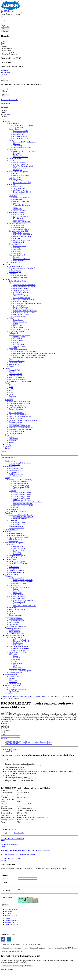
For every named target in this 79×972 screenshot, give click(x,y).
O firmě (11, 437)
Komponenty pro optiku (21, 175)
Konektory (16, 203)
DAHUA (12, 394)
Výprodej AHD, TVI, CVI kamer (24, 125)
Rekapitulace (5, 29)
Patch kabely (17, 554)
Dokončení (5, 31)
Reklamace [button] (12, 274)
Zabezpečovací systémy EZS (14, 635)
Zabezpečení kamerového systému (24, 285)
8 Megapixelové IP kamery (22, 498)
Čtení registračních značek (21, 290)
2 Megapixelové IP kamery (22, 492)
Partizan (11, 398)
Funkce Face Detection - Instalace (24, 312)
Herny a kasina (18, 325)
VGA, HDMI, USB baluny (22, 183)
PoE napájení (17, 170)
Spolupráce (8, 446)
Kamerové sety (10, 467)
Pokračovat (4, 70)
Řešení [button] (11, 318)
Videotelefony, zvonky (12, 617)
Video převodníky (19, 188)
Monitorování (17, 155)
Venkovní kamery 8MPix (21, 487)
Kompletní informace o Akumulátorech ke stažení (29, 357)
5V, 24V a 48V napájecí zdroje (23, 166)
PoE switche (17, 591)
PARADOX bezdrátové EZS (22, 235)
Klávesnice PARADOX (21, 641)
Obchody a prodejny (20, 322)
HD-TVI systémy (19, 340)
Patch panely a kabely (20, 604)
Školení (11, 366)
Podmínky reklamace (20, 275)
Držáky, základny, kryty (21, 197)
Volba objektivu (14, 333)
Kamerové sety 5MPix (20, 133)
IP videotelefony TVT (20, 214)
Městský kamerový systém (21, 329)
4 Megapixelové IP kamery (22, 494)
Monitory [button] (12, 184)
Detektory (16, 659)
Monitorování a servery (16, 526)
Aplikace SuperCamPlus (17, 379)
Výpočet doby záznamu (16, 331)
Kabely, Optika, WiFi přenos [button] (18, 171)
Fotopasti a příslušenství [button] (17, 255)
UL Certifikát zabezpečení (21, 298)
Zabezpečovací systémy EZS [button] (18, 231)
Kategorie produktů (9, 457)
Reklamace (8, 911)
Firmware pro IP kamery (17, 377)
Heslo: (4, 91)
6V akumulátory (18, 225)
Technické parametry (12, 749)
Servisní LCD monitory (16, 194)
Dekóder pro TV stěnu (20, 190)
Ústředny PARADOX (20, 639)
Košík (3, 25)
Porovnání (4, 74)
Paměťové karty (18, 261)
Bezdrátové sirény (19, 650)
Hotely (15, 324)
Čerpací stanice (18, 327)
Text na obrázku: (7, 897)
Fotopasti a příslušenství (12, 685)
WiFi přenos (17, 177)
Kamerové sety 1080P (20, 131)
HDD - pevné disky (15, 159)
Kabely (15, 173)
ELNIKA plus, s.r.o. (7, 11)
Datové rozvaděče (19, 598)
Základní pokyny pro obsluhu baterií (25, 351)
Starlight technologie (20, 316)
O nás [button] (7, 435)
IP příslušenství (18, 199)
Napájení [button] (12, 160)
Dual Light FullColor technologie (24, 299)
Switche (15, 589)
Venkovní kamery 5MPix (21, 485)
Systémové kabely (19, 548)
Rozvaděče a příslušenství (21, 201)
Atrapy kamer (17, 209)
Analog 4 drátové (18, 220)
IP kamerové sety (18, 134)
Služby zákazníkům (15, 270)
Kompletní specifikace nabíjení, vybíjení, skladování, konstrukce (34, 353)
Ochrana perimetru (19, 294)
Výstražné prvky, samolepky (22, 205)
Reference (12, 440)
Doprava (8, 913)
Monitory (8, 565)
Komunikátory (18, 663)
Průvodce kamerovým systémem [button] (19, 335)
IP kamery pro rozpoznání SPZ (23, 504)
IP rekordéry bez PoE (20, 522)
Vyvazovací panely (19, 602)
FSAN (11, 387)
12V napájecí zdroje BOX (21, 164)
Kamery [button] (11, 140)
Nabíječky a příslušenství (21, 229)
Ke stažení (8, 751)
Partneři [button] (7, 383)
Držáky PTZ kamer (19, 583)
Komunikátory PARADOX (22, 236)
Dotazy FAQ (13, 348)
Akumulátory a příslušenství (14, 628)
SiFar (11, 390)
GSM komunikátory (19, 242)
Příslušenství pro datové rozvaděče (24, 606)
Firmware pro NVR (15, 376)
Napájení (8, 531)
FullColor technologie (20, 301)
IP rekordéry (17, 153)
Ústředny (16, 656)
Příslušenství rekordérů (20, 157)
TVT (10, 385)
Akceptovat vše (6, 966)
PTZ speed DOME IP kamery (23, 505)
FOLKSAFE (13, 389)
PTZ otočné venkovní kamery (23, 489)
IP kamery (16, 144)
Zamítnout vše (17, 966)
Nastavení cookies (7, 969)
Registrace (4, 107)
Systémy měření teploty (20, 307)
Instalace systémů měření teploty (23, 309)
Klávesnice (16, 658)
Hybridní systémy (19, 337)
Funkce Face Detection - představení (25, 311)
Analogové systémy (19, 346)
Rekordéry (8, 513)
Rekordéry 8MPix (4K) (20, 518)
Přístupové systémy (19, 246)
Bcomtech (12, 396)
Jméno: (4, 89)
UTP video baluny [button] (15, 179)
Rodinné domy (18, 320)
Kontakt (7, 444)
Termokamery (17, 146)
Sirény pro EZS (18, 645)
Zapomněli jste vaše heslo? (9, 100)
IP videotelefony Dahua (20, 216)
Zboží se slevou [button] (14, 123)
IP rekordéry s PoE (19, 524)
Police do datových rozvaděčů (23, 600)
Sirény (15, 661)
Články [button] (11, 283)
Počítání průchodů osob (20, 292)
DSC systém (17, 238)
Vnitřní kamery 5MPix (20, 483)
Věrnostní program (15, 272)
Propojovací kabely (19, 550)
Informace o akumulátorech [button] (18, 350)
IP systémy (16, 342)
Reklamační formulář (20, 277)
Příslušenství (17, 251)
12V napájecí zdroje (19, 162)
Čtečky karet (17, 249)
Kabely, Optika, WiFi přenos (14, 543)
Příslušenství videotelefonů (22, 222)
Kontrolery (16, 248)
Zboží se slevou (10, 461)
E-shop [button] (7, 121)
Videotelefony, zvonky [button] (16, 212)
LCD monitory (18, 186)
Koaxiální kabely (18, 546)
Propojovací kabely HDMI (22, 192)
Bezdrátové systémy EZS (21, 240)
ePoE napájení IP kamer (21, 314)
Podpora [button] (7, 279)
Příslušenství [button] (13, 196)
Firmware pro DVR (15, 374)
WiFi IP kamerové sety (20, 138)
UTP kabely (17, 552)
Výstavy (12, 442)
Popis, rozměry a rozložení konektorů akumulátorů (29, 355)
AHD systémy (18, 338)
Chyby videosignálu (15, 363)
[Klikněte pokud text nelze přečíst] (28, 900)
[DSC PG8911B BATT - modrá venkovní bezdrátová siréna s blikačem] (28, 742)
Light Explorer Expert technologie (24, 286)
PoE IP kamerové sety (20, 136)
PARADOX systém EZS (21, 233)
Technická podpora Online (17, 281)
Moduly (15, 665)
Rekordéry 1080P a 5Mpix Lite (23, 517)
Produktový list (19, 833)
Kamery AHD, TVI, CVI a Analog (24, 142)
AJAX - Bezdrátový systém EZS (24, 671)
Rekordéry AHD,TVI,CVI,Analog (24, 151)
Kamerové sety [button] (14, 129)
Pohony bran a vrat (15, 262)
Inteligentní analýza (19, 305)
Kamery (7, 478)
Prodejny (8, 919)
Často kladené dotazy (12, 920)
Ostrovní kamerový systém (22, 147)
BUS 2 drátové (18, 218)
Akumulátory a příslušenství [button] (18, 223)
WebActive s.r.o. (17, 951)
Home (3, 696)
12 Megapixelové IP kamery (22, 500)
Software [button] (8, 368)
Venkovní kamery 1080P (21, 481)
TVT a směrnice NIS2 (20, 296)
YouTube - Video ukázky (17, 361)
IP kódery (16, 507)
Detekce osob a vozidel (20, 288)
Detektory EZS (18, 643)
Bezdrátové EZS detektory (21, 648)
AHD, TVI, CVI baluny (21, 181)
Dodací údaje (5, 27)
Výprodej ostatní (18, 127)
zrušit (69, 868)
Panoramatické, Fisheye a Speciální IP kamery (28, 502)
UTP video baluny (11, 559)
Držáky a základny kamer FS (22, 581)
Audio (15, 207)
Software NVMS (14, 370)
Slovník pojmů (14, 364)
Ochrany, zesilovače (19, 210)
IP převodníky (17, 593)
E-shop (8, 696)
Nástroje (12, 372)
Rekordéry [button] (12, 149)
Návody (11, 359)
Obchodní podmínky (16, 266)
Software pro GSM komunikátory (20, 381)
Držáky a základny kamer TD (23, 580)
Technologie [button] (9, 400)
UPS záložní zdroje (19, 168)
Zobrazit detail (28, 966)
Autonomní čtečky (19, 253)
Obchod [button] (7, 264)
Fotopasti (16, 257)
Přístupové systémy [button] (15, 244)
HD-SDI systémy (18, 344)
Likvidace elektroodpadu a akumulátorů (22, 268)
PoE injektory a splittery (21, 587)
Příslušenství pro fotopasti (21, 259)
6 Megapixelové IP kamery (22, 496)
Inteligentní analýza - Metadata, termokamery (27, 303)
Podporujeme (13, 439)
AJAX (11, 392)
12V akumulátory (19, 227)
